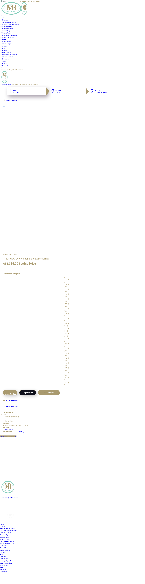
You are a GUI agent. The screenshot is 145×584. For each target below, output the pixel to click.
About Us (4, 508)
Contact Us (4, 511)
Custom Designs (6, 504)
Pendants (3, 556)
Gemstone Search (5, 533)
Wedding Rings (4, 539)
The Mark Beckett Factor (7, 543)
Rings (1, 554)
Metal (4, 419)
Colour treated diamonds (7, 541)
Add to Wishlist (12, 400)
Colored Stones (4, 548)
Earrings (2, 552)
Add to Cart (49, 393)
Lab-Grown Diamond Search (8, 530)
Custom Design (4, 559)
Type (4, 414)
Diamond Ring (4, 537)
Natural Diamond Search (7, 528)
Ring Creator (4, 565)
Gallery (3, 506)
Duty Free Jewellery (6, 563)
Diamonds (4, 502)
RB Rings (8, 84)
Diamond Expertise (5, 535)
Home (3, 84)
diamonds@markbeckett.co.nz (10, 498)
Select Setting (10, 394)
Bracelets (3, 546)
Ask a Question (12, 406)
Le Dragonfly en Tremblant (8, 561)
